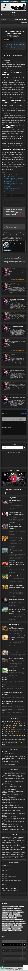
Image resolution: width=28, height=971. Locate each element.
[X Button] (16, 19)
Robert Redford (11, 784)
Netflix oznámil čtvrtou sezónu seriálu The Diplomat (17, 342)
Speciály (3, 927)
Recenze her (21, 921)
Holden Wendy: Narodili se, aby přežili (16, 773)
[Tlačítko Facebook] (17, 19)
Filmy (11, 912)
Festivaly (4, 908)
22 (20, 956)
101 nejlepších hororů (13, 906)
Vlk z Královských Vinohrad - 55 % (16, 829)
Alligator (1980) (11, 792)
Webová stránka (8, 250)
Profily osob (4, 921)
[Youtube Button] (22, 19)
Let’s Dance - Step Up (13, 761)
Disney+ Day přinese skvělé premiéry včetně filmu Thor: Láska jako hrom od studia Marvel (13, 842)
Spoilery (8, 927)
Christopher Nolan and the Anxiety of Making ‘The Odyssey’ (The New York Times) (12, 190)
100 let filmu (4, 906)
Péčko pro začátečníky (13, 751)
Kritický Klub (11, 916)
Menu (4, 19)
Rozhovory (11, 925)
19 (10, 956)
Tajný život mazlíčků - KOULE (15, 776)
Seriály (15, 925)
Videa (13, 929)
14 (17, 953)
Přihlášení (23, 413)
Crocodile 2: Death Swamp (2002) (15, 791)
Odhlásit (8, 865)
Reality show (11, 921)
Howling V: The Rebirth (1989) (14, 772)
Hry (7, 914)
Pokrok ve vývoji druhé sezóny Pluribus (17, 384)
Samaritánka (11, 753)
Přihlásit (4, 865)
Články (20, 930)
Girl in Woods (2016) (13, 824)
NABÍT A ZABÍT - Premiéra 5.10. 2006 (16, 758)
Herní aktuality (20, 912)
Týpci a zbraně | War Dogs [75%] (15, 796)
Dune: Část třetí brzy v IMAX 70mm (17, 314)
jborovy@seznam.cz (13, 890)
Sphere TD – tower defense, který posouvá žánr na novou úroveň (16, 587)
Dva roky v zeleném (18, 844)
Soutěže (19, 925)
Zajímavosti (18, 929)
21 (17, 956)
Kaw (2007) (19, 856)
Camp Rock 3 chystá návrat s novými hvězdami (17, 371)
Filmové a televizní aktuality (14, 29)
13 (13, 953)
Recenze (16, 921)
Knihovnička (4, 916)
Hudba (17, 378)
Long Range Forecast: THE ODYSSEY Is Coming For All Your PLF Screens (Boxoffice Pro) (13, 185)
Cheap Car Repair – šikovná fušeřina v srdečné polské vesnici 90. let (16, 526)
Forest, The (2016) (12, 816)
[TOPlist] (4, 936)
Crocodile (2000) (12, 789)
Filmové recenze (5, 912)
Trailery (3, 929)
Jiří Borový (10, 35)
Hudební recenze (16, 914)
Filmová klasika (10, 908)
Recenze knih (4, 923)
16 (24, 953)
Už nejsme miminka (12, 804)
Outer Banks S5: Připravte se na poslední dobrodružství (17, 300)
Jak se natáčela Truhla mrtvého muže (16, 756)
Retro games (4, 925)
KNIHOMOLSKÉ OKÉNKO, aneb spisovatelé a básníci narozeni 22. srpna (17, 637)
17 (3, 956)
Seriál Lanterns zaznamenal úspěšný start (17, 271)
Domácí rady (21, 906)
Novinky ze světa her (19, 919)
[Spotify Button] (24, 19)
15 (20, 953)
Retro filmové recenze (20, 923)
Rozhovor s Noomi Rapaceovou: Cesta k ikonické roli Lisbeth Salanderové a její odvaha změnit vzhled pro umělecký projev (13, 741)
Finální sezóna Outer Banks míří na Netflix (16, 285)
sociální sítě (10, 240)
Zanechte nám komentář (14, 36)
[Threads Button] (19, 19)
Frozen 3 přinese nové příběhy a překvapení (16, 357)
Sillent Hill (10, 759)
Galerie (14, 912)
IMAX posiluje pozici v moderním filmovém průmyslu (16, 327)
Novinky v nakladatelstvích (7, 919)
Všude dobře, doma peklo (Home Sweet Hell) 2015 (14, 725)
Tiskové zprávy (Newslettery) (17, 927)
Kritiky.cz (14, 12)
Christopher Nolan (13, 237)
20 (14, 956)
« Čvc (3, 964)
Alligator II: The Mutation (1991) (15, 794)
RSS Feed (4, 870)
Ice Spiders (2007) (12, 797)
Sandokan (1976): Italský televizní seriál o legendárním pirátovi (16, 514)
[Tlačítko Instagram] (21, 19)
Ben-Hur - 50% (11, 802)
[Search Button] (26, 19)
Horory (3, 914)
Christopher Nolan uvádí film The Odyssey (14, 32)
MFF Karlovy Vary (12, 917)
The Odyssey (16, 240)
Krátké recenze (5, 917)
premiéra (4, 240)
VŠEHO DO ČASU (13, 651)
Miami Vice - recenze (13, 755)
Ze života (15, 930)
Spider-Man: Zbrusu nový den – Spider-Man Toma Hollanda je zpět (17, 564)
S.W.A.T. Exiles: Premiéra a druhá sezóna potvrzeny (17, 398)
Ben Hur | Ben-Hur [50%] (13, 805)
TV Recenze (9, 929)
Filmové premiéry (18, 910)
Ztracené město (11, 764)
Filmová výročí (17, 908)
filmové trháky (18, 238)
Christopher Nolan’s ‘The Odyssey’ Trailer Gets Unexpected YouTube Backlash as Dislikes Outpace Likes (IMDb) (14, 180)
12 (10, 953)
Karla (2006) (5, 856)
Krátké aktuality (18, 916)
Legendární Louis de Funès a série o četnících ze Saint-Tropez (16, 550)
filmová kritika (11, 238)
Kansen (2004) (12, 854)
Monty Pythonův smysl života (16, 599)
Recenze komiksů (12, 923)
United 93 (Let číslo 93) (13, 763)
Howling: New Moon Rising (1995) (15, 775)
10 (3, 953)
